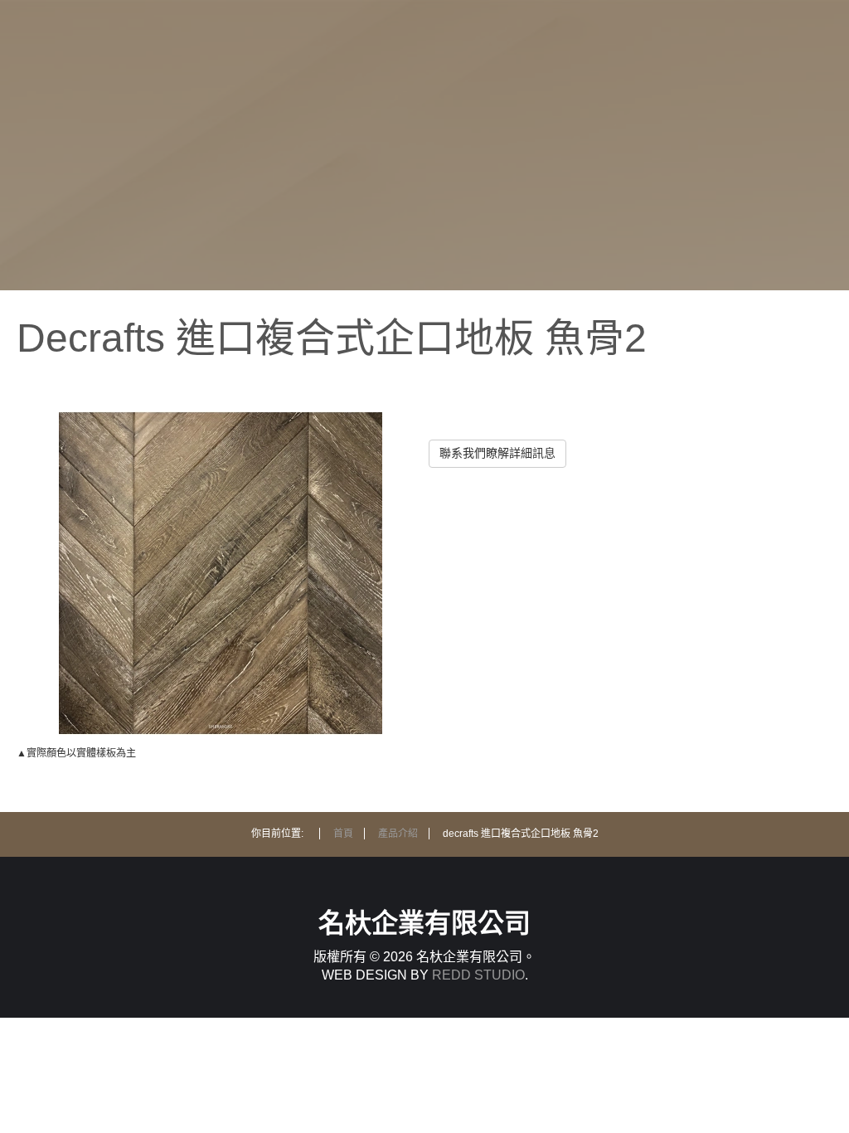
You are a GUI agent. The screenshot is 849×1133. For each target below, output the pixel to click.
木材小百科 (586, 167)
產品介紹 (585, 120)
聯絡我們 (585, 262)
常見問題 (585, 214)
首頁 (585, 25)
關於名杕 (585, 73)
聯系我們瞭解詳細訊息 (497, 453)
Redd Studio (478, 975)
